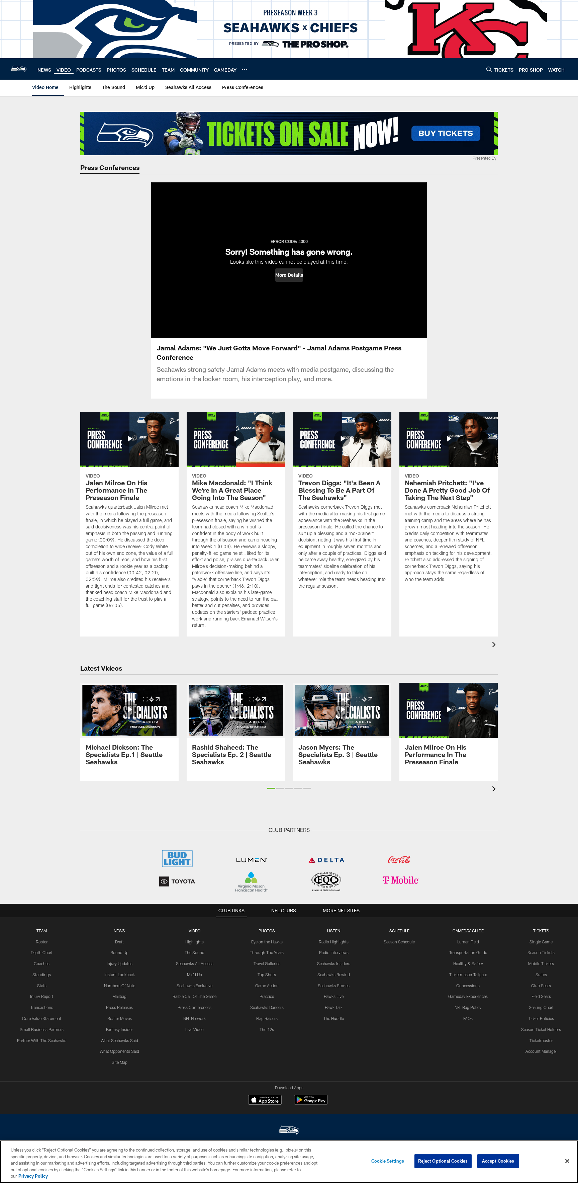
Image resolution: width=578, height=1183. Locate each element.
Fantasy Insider (119, 1029)
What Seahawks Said (119, 1040)
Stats (41, 985)
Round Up (119, 952)
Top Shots (267, 974)
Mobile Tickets (541, 963)
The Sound (194, 952)
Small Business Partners (42, 1029)
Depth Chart (42, 952)
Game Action (267, 985)
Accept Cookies (498, 1161)
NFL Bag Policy (468, 1007)
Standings (41, 974)
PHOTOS (267, 930)
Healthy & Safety (468, 963)
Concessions (468, 985)
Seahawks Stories (334, 985)
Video (194, 930)
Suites (541, 974)
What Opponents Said (119, 1051)
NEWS (119, 930)
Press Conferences (194, 1007)
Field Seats (541, 996)
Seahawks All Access (194, 963)
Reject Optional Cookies (443, 1161)
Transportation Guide (468, 952)
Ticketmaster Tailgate (468, 974)
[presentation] (495, 645)
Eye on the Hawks (267, 941)
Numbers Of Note (119, 985)
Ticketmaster (541, 1040)
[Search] (489, 69)
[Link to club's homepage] (19, 69)
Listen (333, 930)
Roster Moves (119, 1018)
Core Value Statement (41, 1018)
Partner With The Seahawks (41, 1040)
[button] (289, 275)
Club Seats (541, 985)
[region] (289, 1161)
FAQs (468, 1018)
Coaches (42, 963)
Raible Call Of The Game (194, 996)
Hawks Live (334, 996)
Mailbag (119, 996)
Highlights (194, 941)
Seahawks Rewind (333, 974)
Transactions (41, 1007)
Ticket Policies (541, 1018)
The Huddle (333, 1018)
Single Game (541, 941)
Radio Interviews (334, 952)
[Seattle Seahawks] (289, 1131)
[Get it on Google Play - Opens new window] (311, 1103)
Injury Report (41, 996)
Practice (267, 996)
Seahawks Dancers (267, 1007)
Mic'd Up (194, 974)
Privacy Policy (33, 1176)
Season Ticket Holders (541, 1029)
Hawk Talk (334, 1007)
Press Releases (119, 1007)
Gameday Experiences (468, 996)
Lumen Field (468, 941)
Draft (119, 941)
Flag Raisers (267, 1018)
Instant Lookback (119, 974)
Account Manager (541, 1051)
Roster (41, 941)
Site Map (119, 1062)
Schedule (399, 930)
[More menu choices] (244, 69)
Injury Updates (119, 963)
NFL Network (194, 1018)
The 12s (267, 1029)
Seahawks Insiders (333, 963)
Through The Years (267, 952)
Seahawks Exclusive (194, 985)
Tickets (541, 930)
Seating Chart (541, 1007)
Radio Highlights (334, 941)
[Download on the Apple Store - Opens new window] (265, 1100)
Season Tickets (541, 952)
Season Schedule (399, 941)
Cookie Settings (387, 1161)
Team (41, 930)
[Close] (567, 1161)
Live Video (194, 1029)
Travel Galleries (267, 963)
